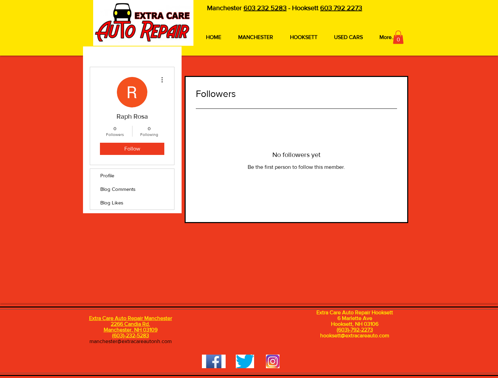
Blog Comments (118, 189)
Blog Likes (111, 202)
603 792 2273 (341, 8)
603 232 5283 (265, 8)
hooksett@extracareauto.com (354, 335)
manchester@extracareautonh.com (130, 341)
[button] (398, 37)
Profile (107, 175)
